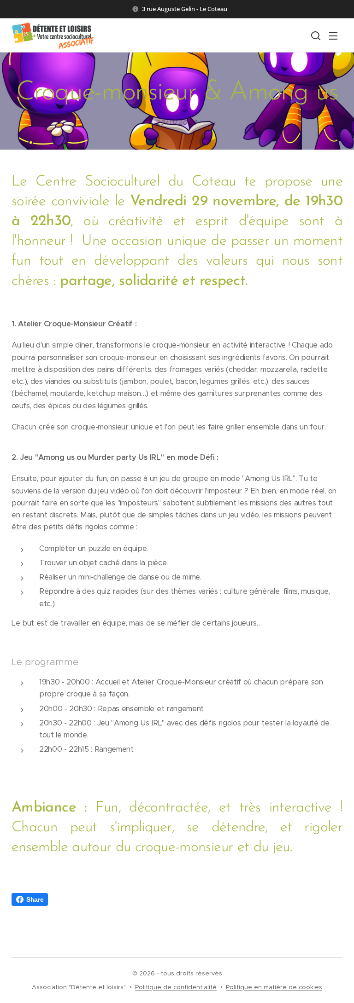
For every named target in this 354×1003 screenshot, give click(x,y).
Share (34, 899)
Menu (333, 35)
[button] (315, 35)
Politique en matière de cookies (274, 987)
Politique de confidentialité (176, 987)
